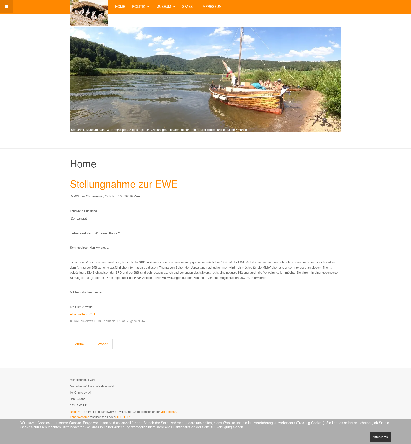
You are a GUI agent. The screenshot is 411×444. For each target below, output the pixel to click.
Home (120, 6)
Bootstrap (76, 412)
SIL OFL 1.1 (123, 417)
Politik (139, 6)
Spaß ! (188, 6)
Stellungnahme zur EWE (124, 183)
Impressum (212, 6)
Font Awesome (79, 417)
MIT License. (169, 412)
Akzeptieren (380, 437)
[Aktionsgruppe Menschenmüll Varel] (89, 6)
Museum (164, 6)
